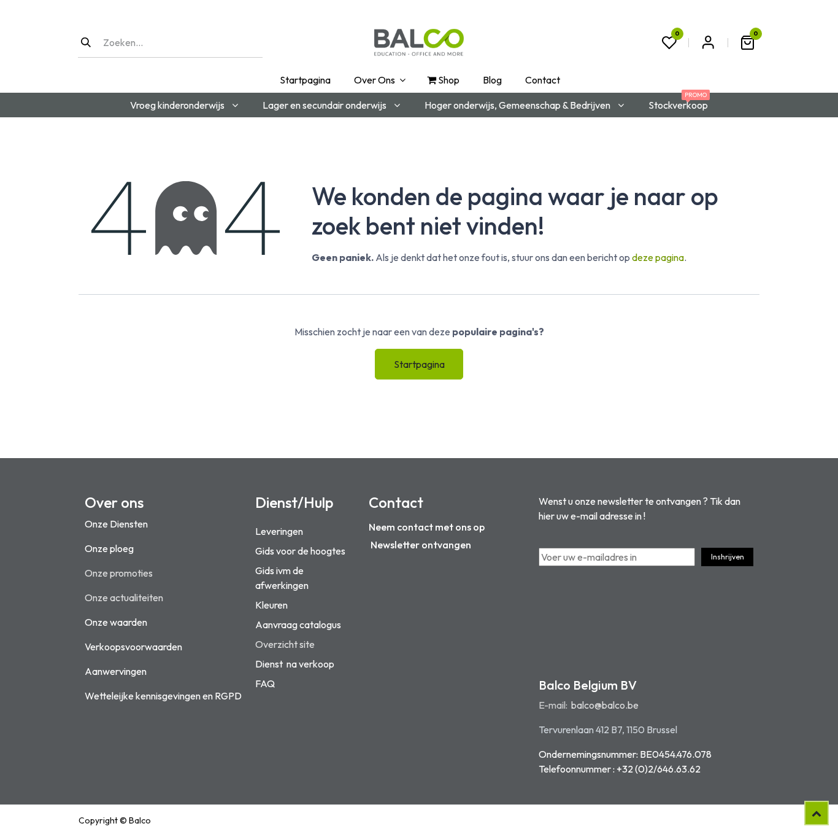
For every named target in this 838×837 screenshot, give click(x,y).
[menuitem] (304, 80)
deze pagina (658, 257)
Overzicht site (285, 644)
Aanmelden (708, 42)
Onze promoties (119, 573)
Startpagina (419, 364)
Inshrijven (727, 556)
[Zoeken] (86, 42)
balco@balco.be (605, 705)
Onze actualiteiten (124, 597)
